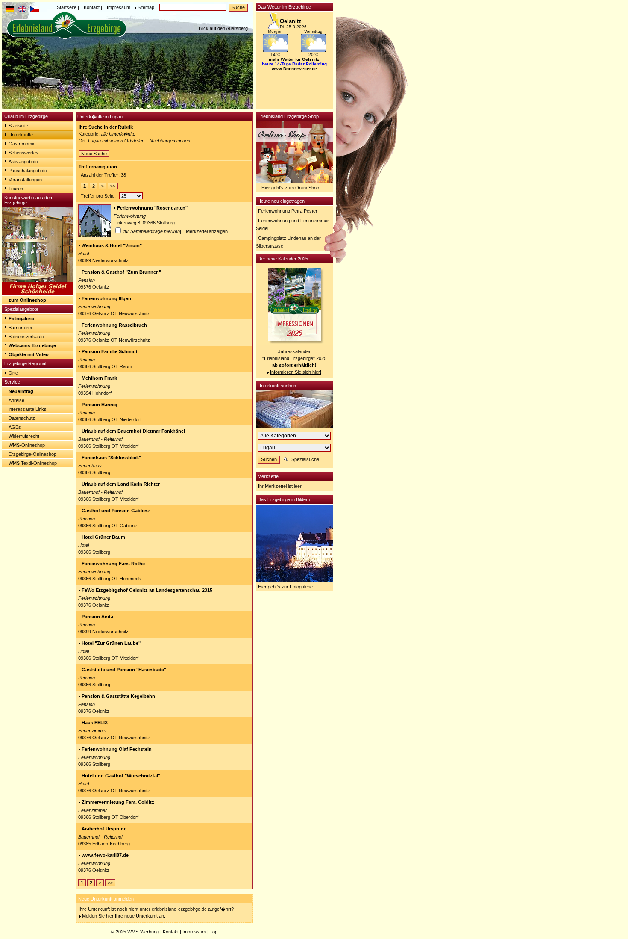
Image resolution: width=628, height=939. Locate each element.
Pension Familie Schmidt (110, 351)
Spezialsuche (305, 459)
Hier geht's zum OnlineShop (290, 187)
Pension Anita (97, 616)
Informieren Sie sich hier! (295, 372)
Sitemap (146, 7)
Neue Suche (94, 153)
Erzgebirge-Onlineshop (32, 454)
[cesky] (34, 9)
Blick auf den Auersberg (223, 28)
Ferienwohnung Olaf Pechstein (117, 749)
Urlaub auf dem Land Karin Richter (121, 484)
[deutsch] (10, 9)
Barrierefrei (20, 327)
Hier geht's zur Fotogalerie (285, 586)
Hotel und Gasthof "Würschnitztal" (121, 775)
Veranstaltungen (25, 179)
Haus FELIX (95, 722)
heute (267, 64)
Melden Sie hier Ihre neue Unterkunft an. (123, 915)
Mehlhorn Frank (99, 378)
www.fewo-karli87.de (105, 855)
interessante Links (28, 409)
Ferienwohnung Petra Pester (287, 210)
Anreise (16, 400)
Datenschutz (22, 418)
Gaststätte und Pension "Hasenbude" (124, 669)
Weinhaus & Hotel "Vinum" (112, 245)
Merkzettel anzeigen (207, 231)
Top (213, 931)
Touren (16, 188)
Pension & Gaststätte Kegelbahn (118, 696)
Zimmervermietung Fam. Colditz (118, 802)
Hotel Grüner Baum (103, 537)
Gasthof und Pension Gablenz (116, 510)
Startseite (66, 7)
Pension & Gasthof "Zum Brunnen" (121, 272)
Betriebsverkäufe (26, 336)
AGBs (15, 427)
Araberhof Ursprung (104, 828)
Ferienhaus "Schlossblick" (111, 457)
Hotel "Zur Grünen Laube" (111, 643)
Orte (13, 372)
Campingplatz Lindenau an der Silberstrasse (288, 242)
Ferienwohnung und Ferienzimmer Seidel (292, 224)
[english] (22, 9)
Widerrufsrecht (24, 436)
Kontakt (92, 7)
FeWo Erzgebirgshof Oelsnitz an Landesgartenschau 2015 (147, 590)
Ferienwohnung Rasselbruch (114, 325)
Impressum (118, 7)
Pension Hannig (99, 404)
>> (112, 186)
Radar (298, 64)
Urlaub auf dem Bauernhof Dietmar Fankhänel (133, 431)
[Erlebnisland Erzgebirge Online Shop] (294, 180)
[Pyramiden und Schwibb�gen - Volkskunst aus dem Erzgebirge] (37, 293)
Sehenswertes (23, 152)
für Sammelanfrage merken (151, 231)
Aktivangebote (23, 161)
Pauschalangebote (28, 170)
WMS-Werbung (143, 931)
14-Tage (283, 64)
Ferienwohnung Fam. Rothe (113, 563)
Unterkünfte (21, 134)
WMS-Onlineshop (27, 445)
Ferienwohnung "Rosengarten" (152, 207)
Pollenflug (316, 64)
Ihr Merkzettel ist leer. (280, 486)
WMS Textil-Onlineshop (33, 463)
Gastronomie (22, 143)
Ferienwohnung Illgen (106, 298)
